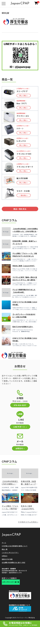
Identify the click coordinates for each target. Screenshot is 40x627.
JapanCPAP (20, 3)
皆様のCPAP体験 (7, 559)
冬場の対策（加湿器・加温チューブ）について (29, 484)
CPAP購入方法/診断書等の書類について (14, 546)
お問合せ (4, 556)
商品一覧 (4, 549)
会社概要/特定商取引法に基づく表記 (13, 562)
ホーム (4, 542)
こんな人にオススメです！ (10, 552)
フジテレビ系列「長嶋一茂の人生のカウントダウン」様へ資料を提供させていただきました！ (24, 280)
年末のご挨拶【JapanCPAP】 (23, 266)
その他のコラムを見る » (28, 522)
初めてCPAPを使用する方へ (22, 327)
